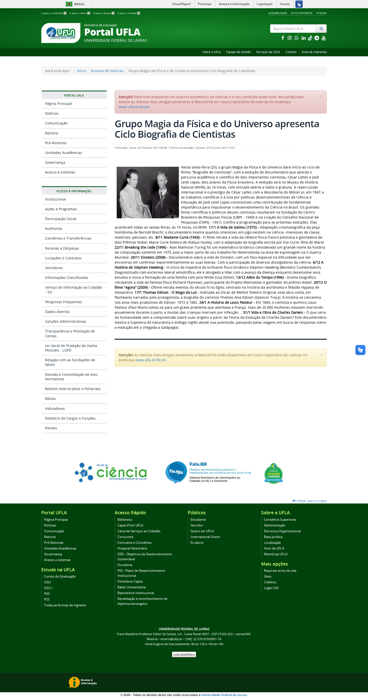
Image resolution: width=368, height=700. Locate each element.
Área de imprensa (314, 52)
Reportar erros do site (280, 571)
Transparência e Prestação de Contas (70, 333)
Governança (55, 162)
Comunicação (56, 123)
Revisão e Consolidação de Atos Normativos (71, 376)
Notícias (52, 113)
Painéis (51, 428)
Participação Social (60, 218)
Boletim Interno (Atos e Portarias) (72, 388)
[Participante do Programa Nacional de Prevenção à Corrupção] (273, 473)
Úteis (267, 576)
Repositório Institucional (135, 593)
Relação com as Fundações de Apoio (70, 362)
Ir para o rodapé (128, 13)
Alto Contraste (301, 13)
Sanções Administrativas (65, 321)
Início (81, 70)
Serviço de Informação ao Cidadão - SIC (73, 289)
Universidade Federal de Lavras (224, 695)
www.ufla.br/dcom (134, 106)
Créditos (270, 582)
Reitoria (51, 133)
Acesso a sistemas (60, 172)
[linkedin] (304, 37)
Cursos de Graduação (60, 576)
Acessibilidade (278, 13)
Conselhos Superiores (280, 519)
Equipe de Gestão (238, 52)
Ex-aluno (197, 543)
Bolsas (50, 398)
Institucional (55, 199)
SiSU (47, 582)
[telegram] (317, 37)
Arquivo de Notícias (107, 70)
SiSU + (48, 588)
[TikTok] (311, 37)
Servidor (197, 525)
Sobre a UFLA (211, 52)
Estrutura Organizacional (282, 531)
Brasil (74, 4)
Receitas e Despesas (62, 248)
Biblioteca (124, 519)
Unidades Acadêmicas (63, 152)
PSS (47, 599)
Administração (274, 525)
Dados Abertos (57, 311)
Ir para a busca (103, 13)
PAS (47, 594)
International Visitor (205, 537)
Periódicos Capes (130, 581)
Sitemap (321, 13)
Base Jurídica (273, 537)
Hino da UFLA (274, 548)
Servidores (54, 267)
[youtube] (324, 37)
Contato (290, 52)
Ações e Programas (61, 209)
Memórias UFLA (275, 554)
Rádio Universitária (131, 587)
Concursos (125, 537)
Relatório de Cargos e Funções (70, 418)
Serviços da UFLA (268, 52)
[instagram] (290, 37)
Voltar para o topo (311, 500)
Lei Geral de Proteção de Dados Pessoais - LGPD (71, 348)
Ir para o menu (80, 13)
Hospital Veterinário (132, 548)
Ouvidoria (124, 565)
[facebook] (283, 37)
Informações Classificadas (66, 277)
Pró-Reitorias (56, 142)
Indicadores (55, 408)
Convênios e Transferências (68, 238)
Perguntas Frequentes (63, 301)
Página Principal (58, 103)
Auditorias (53, 228)
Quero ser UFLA (202, 531)
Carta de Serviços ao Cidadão (138, 531)
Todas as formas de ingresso (65, 605)
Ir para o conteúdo (53, 13)
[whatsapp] (297, 37)
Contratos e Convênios (134, 543)
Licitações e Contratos (63, 258)
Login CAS (271, 588)
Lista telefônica (184, 654)
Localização (272, 543)
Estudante (198, 519)
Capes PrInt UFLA (130, 525)
